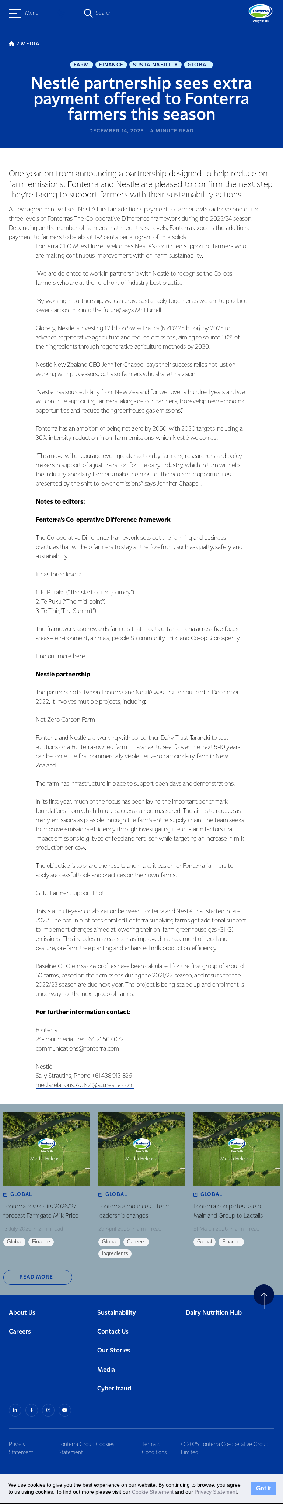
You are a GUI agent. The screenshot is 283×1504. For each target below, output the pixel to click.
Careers (20, 1332)
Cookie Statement (153, 1492)
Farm (82, 65)
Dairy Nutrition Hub (214, 1313)
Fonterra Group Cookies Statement (86, 1448)
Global (198, 65)
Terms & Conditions (154, 1448)
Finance (111, 65)
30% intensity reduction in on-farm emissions (95, 438)
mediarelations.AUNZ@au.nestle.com (85, 1085)
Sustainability (155, 65)
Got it (263, 1488)
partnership (146, 174)
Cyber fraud (114, 1389)
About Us (22, 1313)
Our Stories (113, 1351)
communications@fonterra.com (77, 1049)
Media (106, 1370)
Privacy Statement (21, 1448)
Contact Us (113, 1332)
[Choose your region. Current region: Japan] (61, 13)
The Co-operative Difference (112, 219)
